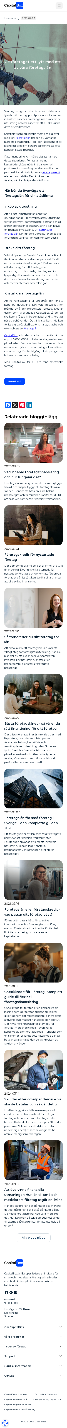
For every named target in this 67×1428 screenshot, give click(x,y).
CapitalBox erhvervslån (16, 1399)
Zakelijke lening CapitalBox (47, 1399)
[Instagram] (16, 1292)
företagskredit (51, 172)
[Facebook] (6, 1292)
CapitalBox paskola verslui (17, 1404)
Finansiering (11, 18)
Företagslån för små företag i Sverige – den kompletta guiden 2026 (31, 823)
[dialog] (5, 1423)
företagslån (30, 328)
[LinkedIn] (11, 1292)
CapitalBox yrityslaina (15, 1394)
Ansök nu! (14, 381)
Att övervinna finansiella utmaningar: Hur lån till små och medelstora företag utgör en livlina (33, 1195)
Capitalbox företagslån (46, 1394)
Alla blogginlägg (33, 1237)
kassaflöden (23, 137)
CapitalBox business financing (19, 1409)
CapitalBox (11, 335)
